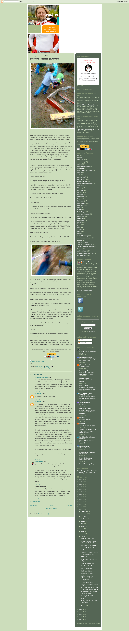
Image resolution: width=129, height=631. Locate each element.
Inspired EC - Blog (85, 408)
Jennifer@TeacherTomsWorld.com (87, 105)
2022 (81, 489)
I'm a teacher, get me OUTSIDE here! (85, 394)
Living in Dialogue (85, 386)
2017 (81, 501)
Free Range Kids (84, 371)
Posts (82, 340)
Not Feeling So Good (87, 573)
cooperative (80, 168)
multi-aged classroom (83, 214)
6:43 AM (37, 498)
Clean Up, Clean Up (85, 448)
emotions (80, 186)
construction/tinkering (83, 166)
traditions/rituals (82, 251)
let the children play (85, 458)
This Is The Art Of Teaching (89, 545)
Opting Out (84, 556)
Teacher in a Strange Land (87, 429)
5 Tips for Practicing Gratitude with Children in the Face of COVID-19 (87, 412)
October (83, 516)
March (83, 534)
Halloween (80, 194)
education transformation (84, 183)
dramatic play (38, 368)
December (84, 511)
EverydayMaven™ (85, 378)
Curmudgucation (84, 350)
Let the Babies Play (84, 459)
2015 (81, 506)
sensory (79, 231)
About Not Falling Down (87, 563)
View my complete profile (84, 290)
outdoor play (46, 368)
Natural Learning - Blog (86, 464)
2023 (81, 486)
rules (52, 368)
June (82, 526)
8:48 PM (37, 399)
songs (79, 233)
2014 (81, 509)
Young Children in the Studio (87, 425)
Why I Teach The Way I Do (85, 253)
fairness (79, 188)
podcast (79, 223)
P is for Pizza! (83, 404)
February (84, 536)
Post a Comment (35, 501)
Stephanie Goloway (41, 377)
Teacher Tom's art (82, 242)
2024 (81, 484)
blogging (79, 157)
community (80, 162)
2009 (81, 619)
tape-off (79, 240)
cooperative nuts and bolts (85, 170)
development (81, 177)
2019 (81, 496)
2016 (81, 504)
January (83, 606)
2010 (81, 616)
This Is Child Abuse (86, 568)
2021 (81, 491)
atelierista (82, 423)
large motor (80, 201)
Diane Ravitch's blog (85, 357)
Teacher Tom (51, 16)
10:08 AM (37, 459)
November (84, 514)
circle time (80, 159)
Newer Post (33, 505)
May (82, 529)
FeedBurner (92, 331)
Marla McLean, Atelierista (87, 452)
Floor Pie (82, 417)
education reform (82, 181)
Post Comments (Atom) (45, 514)
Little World (80, 205)
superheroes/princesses (84, 238)
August (83, 521)
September (84, 519)
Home (51, 505)
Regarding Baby (84, 446)
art (78, 155)
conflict (79, 164)
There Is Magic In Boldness (89, 566)
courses (79, 172)
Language (80, 199)
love (78, 207)
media (79, 209)
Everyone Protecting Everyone (89, 585)
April (82, 531)
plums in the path (84, 365)
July (82, 524)
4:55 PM (37, 391)
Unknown (38, 394)
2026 (81, 479)
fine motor (80, 190)
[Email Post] (51, 366)
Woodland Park (81, 255)
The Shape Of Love (86, 571)
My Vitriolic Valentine (85, 419)
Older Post (69, 505)
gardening (80, 192)
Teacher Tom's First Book (84, 244)
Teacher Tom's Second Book (85, 246)
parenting (80, 218)
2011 (81, 614)
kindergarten (80, 196)
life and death (81, 203)
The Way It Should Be (87, 596)
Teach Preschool (84, 402)
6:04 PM (37, 484)
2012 (81, 611)
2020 (81, 494)
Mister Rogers (81, 212)
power (79, 225)
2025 (81, 481)
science (79, 229)
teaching (79, 249)
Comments (83, 343)
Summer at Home (84, 366)
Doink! (82, 598)
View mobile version (51, 508)
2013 (81, 609)
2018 (81, 499)
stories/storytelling (82, 236)
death (79, 175)
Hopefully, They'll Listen (87, 538)
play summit (80, 220)
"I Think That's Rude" (87, 582)
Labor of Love (83, 453)
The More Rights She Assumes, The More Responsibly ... (87, 578)
